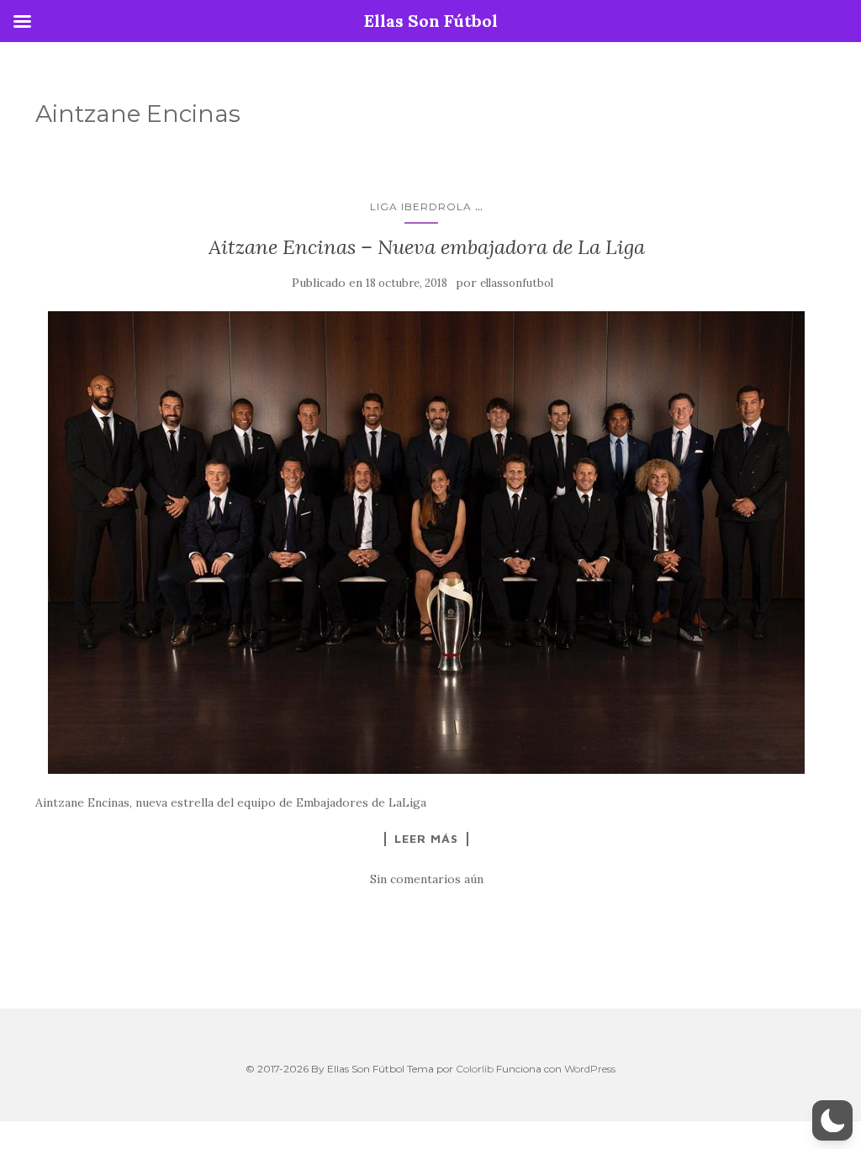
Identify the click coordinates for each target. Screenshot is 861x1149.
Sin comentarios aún (426, 879)
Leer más (426, 838)
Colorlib (475, 1068)
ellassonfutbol (516, 283)
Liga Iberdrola (421, 206)
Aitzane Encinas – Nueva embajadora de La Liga (427, 247)
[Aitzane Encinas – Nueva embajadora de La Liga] (426, 542)
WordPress (589, 1068)
